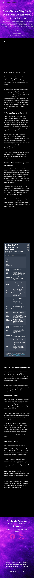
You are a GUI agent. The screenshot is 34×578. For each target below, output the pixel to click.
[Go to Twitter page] (21, 536)
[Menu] (30, 4)
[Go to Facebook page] (13, 536)
